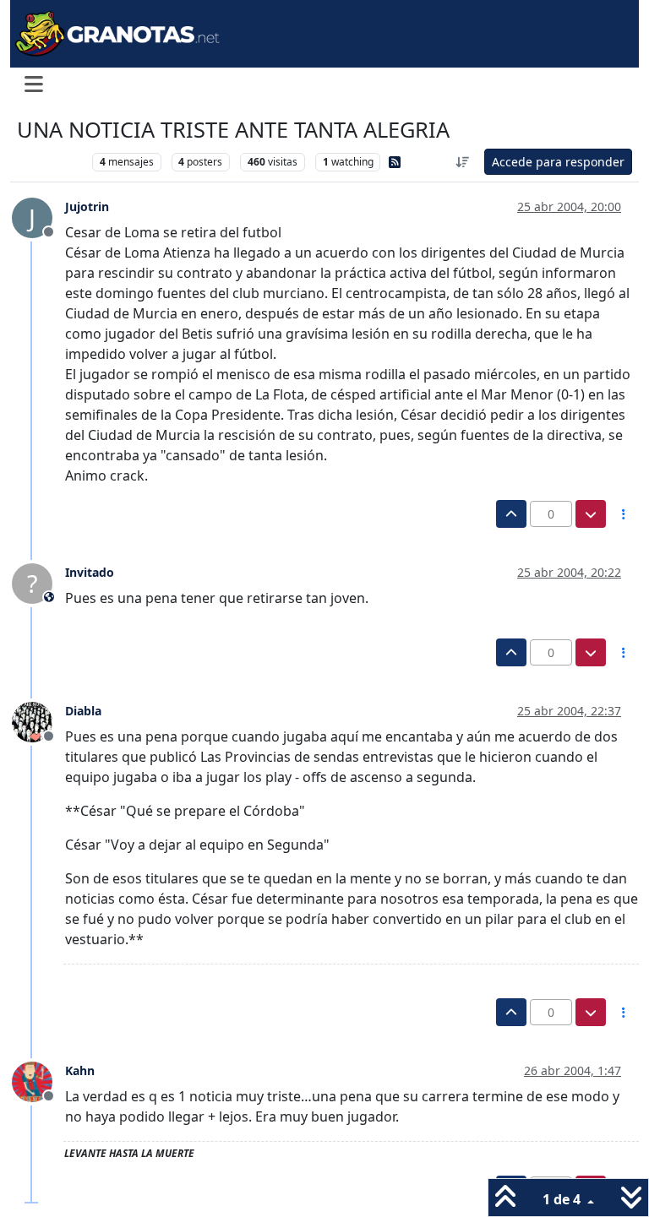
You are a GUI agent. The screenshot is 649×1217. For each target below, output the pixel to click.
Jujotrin (87, 206)
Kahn (80, 1070)
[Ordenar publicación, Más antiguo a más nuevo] (463, 162)
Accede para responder (558, 162)
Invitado (89, 572)
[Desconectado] (38, 721)
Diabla (83, 711)
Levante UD (50, 162)
